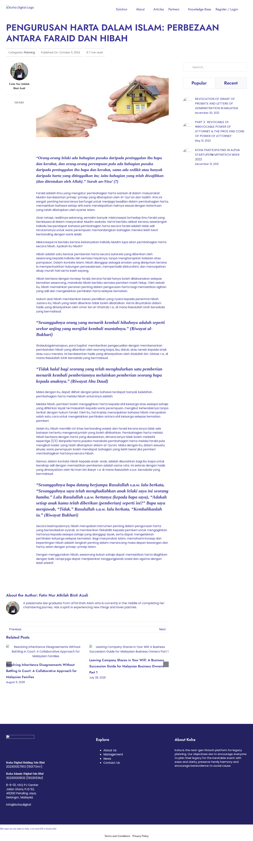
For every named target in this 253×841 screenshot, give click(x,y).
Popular (199, 83)
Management (113, 754)
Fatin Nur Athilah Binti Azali (63, 595)
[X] (19, 110)
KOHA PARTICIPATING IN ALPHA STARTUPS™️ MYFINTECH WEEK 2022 (217, 154)
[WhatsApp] (12, 116)
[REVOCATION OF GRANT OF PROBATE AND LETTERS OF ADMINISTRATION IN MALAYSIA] (188, 99)
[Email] (26, 116)
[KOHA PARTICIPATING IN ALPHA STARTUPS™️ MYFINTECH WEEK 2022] (188, 150)
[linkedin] (182, 771)
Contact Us (111, 763)
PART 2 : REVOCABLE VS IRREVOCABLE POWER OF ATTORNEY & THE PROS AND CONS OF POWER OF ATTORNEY (219, 129)
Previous (15, 629)
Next (162, 629)
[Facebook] (12, 110)
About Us (109, 750)
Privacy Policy (140, 836)
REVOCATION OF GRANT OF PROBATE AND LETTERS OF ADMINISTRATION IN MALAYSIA (216, 103)
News (107, 758)
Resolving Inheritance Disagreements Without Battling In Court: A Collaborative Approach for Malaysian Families (41, 670)
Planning (29, 52)
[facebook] (176, 771)
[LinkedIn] (26, 110)
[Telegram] (19, 116)
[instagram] (193, 771)
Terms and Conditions (117, 836)
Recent (231, 83)
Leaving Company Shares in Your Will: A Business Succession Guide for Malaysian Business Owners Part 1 (126, 666)
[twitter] (188, 771)
